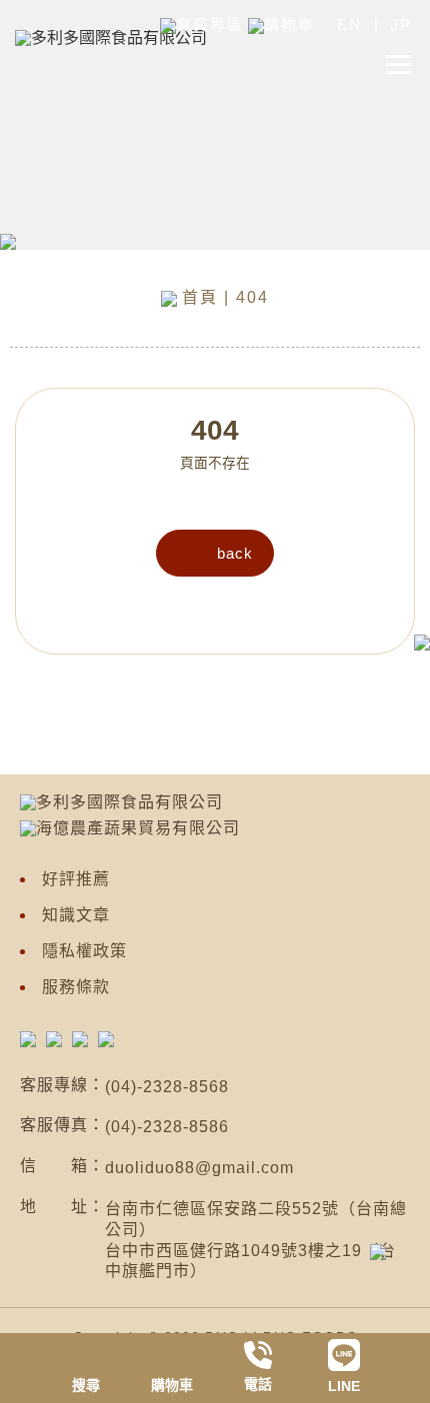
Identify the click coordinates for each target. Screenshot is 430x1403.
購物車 (289, 24)
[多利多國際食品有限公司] (28, 1038)
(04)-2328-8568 (167, 1086)
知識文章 (76, 914)
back (235, 553)
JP (401, 24)
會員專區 (210, 24)
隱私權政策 (84, 950)
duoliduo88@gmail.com (199, 1167)
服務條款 (76, 986)
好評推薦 (76, 878)
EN (349, 24)
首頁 (200, 297)
